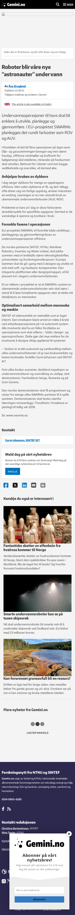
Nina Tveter (9, 832)
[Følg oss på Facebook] (3, 809)
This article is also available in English (31, 104)
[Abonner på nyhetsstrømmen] (9, 809)
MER (69, 4)
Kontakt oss (8, 840)
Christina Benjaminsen (15, 828)
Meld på (12, 471)
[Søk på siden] (57, 5)
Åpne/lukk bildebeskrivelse (37, 53)
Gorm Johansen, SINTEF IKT (22, 440)
